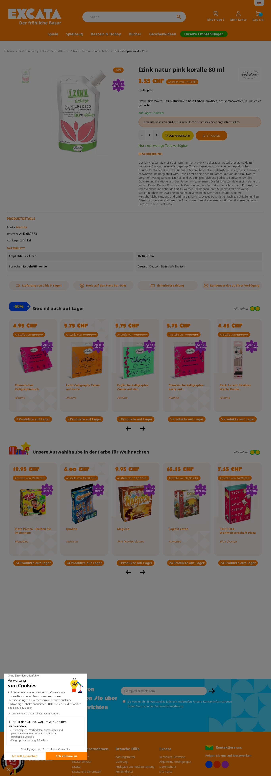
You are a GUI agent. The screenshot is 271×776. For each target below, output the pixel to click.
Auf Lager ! (145, 113)
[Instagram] (217, 764)
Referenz (12, 234)
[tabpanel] (81, 111)
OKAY (212, 690)
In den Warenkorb (178, 135)
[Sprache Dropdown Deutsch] (259, 3)
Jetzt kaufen (211, 135)
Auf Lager (13, 240)
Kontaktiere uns (229, 747)
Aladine (21, 227)
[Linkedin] (225, 764)
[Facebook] (208, 764)
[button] (221, 308)
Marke (11, 227)
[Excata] (37, 17)
